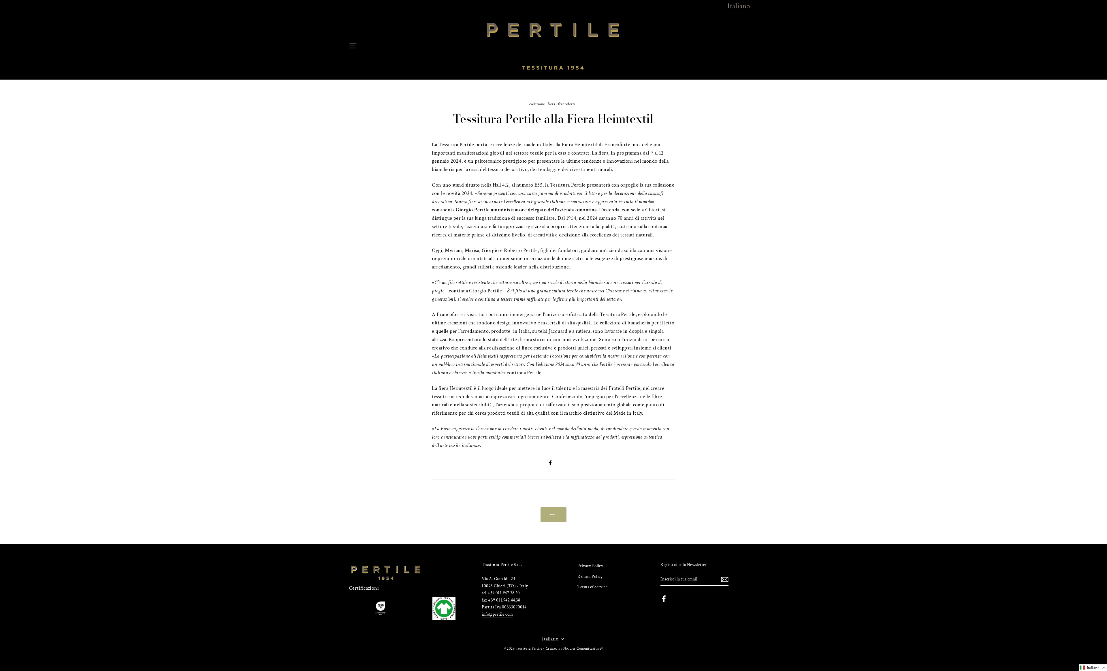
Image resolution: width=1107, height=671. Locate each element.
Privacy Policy (590, 566)
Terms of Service (592, 587)
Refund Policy (590, 576)
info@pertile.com (497, 614)
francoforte (567, 104)
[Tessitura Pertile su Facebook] (663, 598)
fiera (551, 104)
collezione (537, 104)
